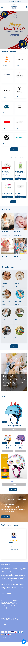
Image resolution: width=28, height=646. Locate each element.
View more (6, 388)
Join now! (5, 516)
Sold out (14, 429)
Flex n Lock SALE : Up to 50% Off (14, 1)
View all (14, 149)
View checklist (5, 235)
